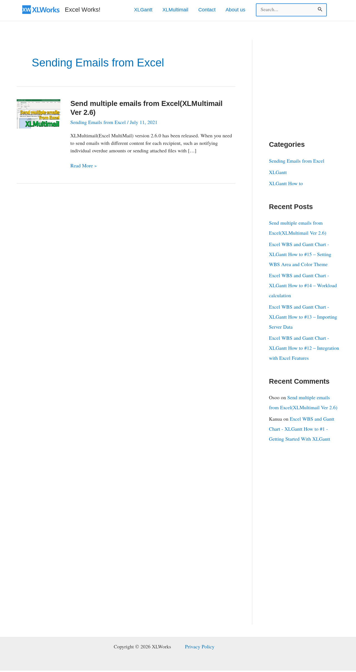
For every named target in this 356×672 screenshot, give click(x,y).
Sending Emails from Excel (98, 122)
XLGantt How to (286, 183)
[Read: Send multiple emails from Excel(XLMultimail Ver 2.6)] (38, 113)
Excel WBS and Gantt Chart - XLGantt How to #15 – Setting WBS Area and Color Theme (300, 254)
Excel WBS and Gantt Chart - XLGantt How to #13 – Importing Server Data (303, 316)
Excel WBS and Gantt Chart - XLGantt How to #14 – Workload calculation (303, 285)
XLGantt (278, 172)
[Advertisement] (310, 81)
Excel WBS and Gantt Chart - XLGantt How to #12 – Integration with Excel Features (304, 347)
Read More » (83, 165)
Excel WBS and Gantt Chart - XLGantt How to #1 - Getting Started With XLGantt (301, 428)
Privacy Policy (199, 646)
